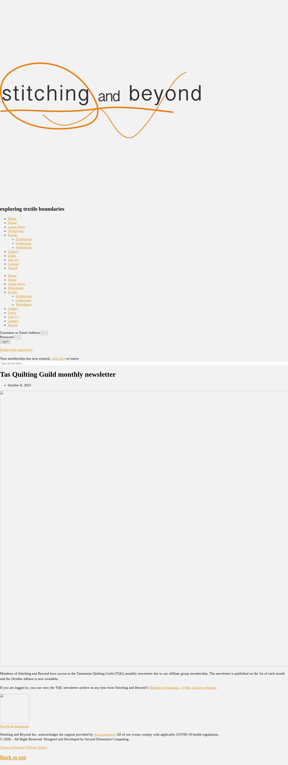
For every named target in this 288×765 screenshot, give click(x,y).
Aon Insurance (104, 734)
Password (7, 337)
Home (12, 219)
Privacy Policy (37, 747)
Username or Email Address (20, 333)
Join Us (13, 260)
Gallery (13, 251)
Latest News (16, 227)
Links (12, 256)
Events (12, 235)
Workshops (16, 231)
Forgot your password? (16, 350)
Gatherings (23, 243)
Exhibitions (24, 239)
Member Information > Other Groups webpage (182, 688)
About (12, 223)
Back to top (13, 757)
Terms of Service (12, 747)
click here (58, 358)
